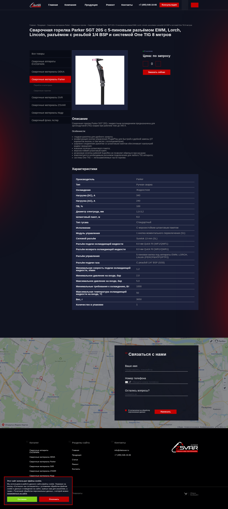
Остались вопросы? (137, 390)
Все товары (38, 53)
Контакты (127, 5)
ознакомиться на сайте (17, 493)
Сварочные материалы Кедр (42, 476)
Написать (166, 412)
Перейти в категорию (43, 85)
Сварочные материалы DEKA (42, 457)
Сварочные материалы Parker (58, 25)
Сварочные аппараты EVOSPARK (39, 451)
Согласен (22, 499)
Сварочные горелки (78, 25)
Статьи (75, 460)
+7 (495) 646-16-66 (148, 5)
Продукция (91, 5)
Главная (53, 5)
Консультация (169, 5)
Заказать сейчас (156, 72)
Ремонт (110, 5)
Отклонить (54, 499)
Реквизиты (77, 493)
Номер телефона (135, 378)
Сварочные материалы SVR (42, 466)
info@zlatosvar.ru (122, 450)
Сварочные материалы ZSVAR (43, 471)
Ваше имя (131, 366)
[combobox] (129, 382)
